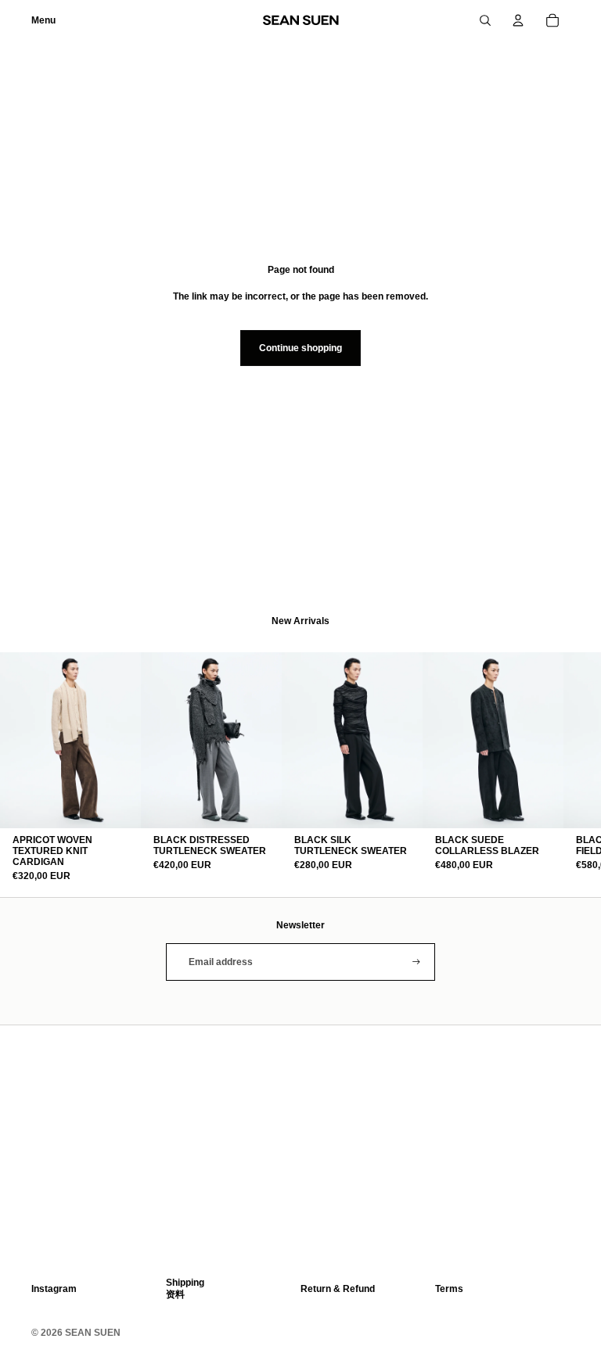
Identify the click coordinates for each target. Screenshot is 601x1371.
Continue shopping (300, 348)
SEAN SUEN (93, 1332)
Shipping (185, 1282)
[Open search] (485, 20)
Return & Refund (337, 1288)
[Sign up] (416, 962)
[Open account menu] (518, 20)
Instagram (54, 1288)
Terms (449, 1288)
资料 (175, 1294)
